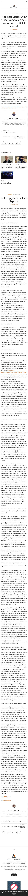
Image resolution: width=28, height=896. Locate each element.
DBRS (4, 800)
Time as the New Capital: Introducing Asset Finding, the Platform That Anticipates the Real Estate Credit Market (21, 167)
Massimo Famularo (14, 204)
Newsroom (10, 194)
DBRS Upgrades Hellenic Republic (14, 200)
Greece (6, 800)
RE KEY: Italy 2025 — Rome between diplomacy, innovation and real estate (6, 182)
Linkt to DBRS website (6, 796)
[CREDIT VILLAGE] (14, 6)
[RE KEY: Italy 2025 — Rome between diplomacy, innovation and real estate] (7, 175)
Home (14, 849)
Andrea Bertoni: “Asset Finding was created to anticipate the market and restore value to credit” (7, 167)
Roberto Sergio (15, 29)
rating (9, 800)
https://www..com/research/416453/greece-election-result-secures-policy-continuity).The (14, 372)
